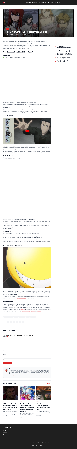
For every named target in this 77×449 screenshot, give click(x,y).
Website (4, 354)
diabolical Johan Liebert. (8, 106)
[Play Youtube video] (27, 131)
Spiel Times (22, 309)
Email (29, 349)
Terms (4, 437)
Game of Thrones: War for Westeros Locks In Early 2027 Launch (64, 61)
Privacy (4, 434)
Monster (27, 316)
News (4, 401)
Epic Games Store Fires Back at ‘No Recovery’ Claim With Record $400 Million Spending (27, 407)
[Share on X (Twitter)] (11, 322)
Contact (5, 432)
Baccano (16, 316)
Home (4, 5)
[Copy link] (23, 322)
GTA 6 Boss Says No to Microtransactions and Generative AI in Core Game (64, 47)
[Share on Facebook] (8, 322)
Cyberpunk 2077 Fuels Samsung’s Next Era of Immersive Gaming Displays (64, 51)
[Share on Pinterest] (17, 322)
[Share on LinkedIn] (14, 322)
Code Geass (22, 316)
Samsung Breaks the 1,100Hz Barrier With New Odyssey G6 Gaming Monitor (64, 54)
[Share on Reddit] (20, 322)
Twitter (28, 311)
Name (4, 349)
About (4, 430)
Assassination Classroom (8, 316)
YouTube (39, 311)
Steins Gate (33, 316)
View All (48, 383)
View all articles (12, 375)
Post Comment (8, 363)
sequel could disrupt (21, 298)
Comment (5, 336)
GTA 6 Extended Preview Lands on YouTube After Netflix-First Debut (63, 58)
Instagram (33, 311)
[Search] (73, 2)
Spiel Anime (24, 311)
